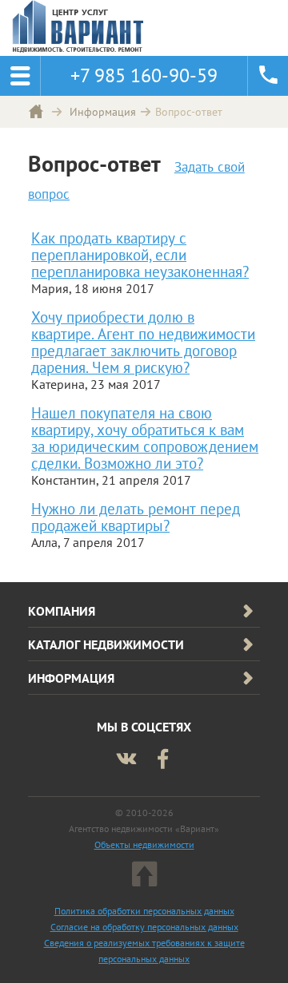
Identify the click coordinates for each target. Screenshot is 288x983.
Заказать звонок (268, 76)
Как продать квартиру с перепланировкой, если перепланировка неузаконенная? (140, 254)
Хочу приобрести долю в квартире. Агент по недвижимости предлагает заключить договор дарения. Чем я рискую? (143, 342)
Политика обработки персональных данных (144, 911)
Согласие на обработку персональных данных (144, 927)
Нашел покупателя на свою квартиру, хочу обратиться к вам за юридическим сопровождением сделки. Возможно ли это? (144, 437)
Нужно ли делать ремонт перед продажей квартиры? (135, 516)
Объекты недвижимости (144, 844)
